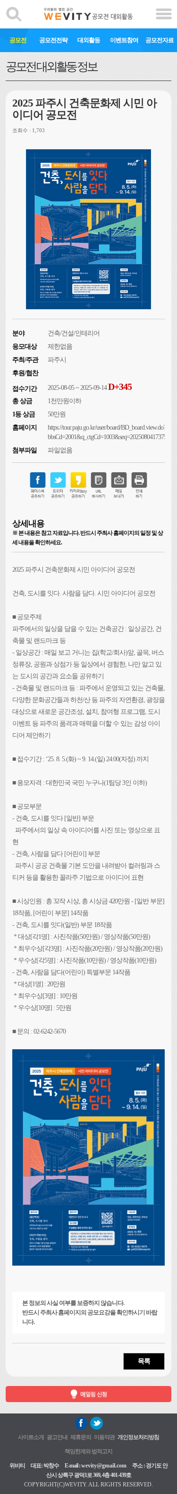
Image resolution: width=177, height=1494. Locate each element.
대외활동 (88, 40)
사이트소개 (31, 1437)
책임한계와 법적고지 (88, 1451)
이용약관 (104, 1437)
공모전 (17, 40)
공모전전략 (53, 40)
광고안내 (57, 1437)
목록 (144, 1361)
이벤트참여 (124, 40)
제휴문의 (80, 1437)
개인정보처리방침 (138, 1437)
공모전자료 (159, 40)
